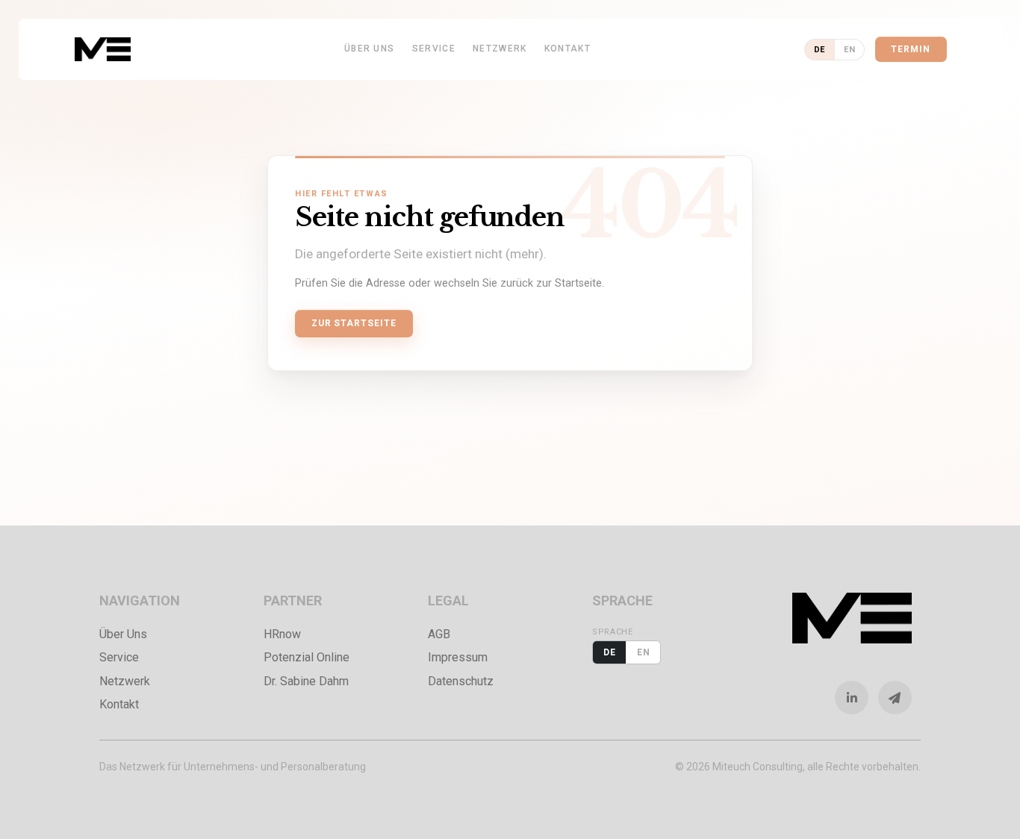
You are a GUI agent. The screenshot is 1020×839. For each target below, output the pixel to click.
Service (433, 48)
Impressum (458, 657)
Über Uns (369, 48)
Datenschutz (461, 681)
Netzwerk (500, 48)
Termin (910, 49)
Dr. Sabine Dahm (306, 681)
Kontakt (567, 48)
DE (819, 49)
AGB (439, 634)
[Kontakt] (899, 697)
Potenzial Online (306, 657)
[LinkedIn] (856, 697)
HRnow (282, 634)
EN (849, 49)
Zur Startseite (354, 323)
